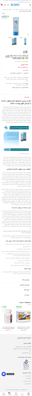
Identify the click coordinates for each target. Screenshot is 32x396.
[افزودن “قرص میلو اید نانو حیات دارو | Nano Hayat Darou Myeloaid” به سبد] (3, 310)
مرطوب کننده (15, 9)
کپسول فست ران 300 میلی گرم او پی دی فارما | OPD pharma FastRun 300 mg (23, 328)
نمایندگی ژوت (18, 85)
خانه (30, 9)
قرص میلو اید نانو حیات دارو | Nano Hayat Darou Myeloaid (8, 327)
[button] (4, 374)
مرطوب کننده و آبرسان (22, 79)
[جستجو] (8, 4)
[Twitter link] (19, 88)
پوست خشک (21, 83)
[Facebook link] (21, 88)
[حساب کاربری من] (5, 4)
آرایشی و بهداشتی (24, 9)
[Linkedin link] (15, 88)
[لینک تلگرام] (13, 88)
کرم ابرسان (15, 83)
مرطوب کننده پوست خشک (25, 11)
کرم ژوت (10, 83)
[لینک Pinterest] (17, 88)
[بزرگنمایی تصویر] (28, 34)
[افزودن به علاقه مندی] (18, 308)
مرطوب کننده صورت (7, 9)
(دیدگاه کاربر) (18, 61)
